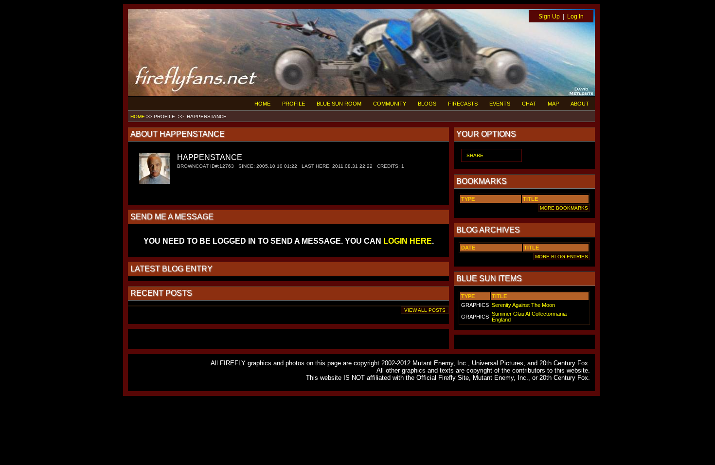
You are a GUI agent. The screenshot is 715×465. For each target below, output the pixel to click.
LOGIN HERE (407, 241)
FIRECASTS (463, 104)
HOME (262, 104)
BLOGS (427, 104)
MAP (553, 104)
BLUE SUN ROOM (339, 104)
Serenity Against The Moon (523, 305)
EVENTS (499, 104)
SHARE (474, 155)
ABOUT (580, 104)
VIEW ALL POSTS (424, 310)
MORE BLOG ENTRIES (562, 256)
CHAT (529, 104)
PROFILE (293, 104)
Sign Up (549, 16)
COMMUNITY (389, 104)
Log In (575, 16)
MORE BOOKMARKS (564, 208)
